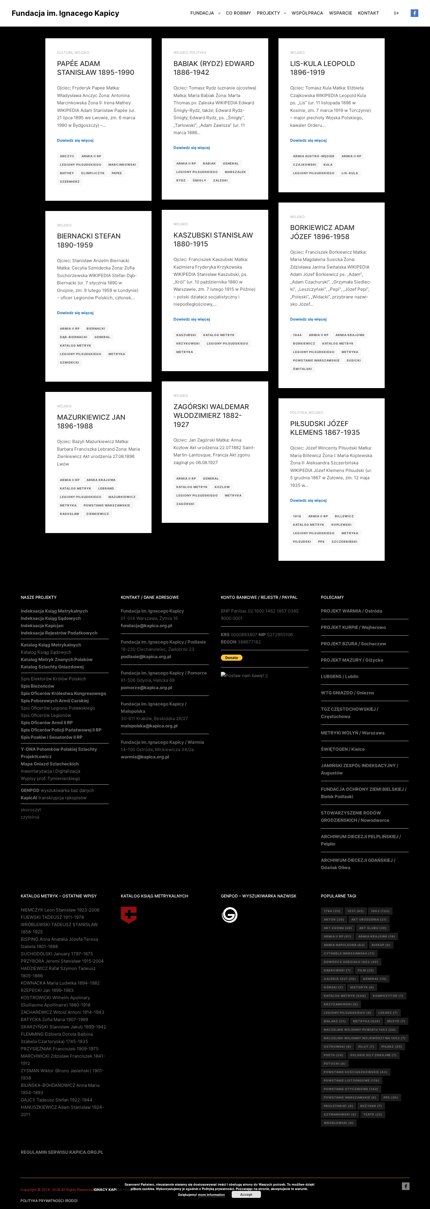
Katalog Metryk (338, 343)
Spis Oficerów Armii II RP (47, 722)
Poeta (333, 1055)
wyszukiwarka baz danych (57, 790)
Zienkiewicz (97, 514)
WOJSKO (82, 53)
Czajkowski (305, 164)
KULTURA (65, 53)
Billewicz (344, 516)
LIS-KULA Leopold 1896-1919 (322, 68)
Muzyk (396, 1021)
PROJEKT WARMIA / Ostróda (351, 611)
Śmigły (199, 180)
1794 (332, 911)
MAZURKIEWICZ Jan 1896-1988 (91, 421)
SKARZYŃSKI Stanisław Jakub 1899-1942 (63, 1027)
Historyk (362, 987)
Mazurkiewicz (122, 497)
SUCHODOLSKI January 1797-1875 (57, 954)
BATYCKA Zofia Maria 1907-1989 (54, 1019)
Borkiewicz (304, 343)
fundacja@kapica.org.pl (146, 625)
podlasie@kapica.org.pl (146, 656)
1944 (297, 335)
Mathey (67, 173)
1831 (356, 911)
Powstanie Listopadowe (351, 1080)
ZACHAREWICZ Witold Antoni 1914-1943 (62, 1012)
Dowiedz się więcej (75, 140)
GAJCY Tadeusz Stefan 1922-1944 (56, 1100)
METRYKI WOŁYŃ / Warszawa (353, 733)
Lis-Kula (350, 173)
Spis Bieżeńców (37, 686)
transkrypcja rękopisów (54, 797)
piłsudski (302, 541)
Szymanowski (340, 1114)
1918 (297, 516)
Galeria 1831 (340, 978)
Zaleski (220, 180)
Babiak (209, 163)
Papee (117, 173)
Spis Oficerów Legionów (46, 715)
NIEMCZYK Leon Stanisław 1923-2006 (60, 910)
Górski (333, 987)
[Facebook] (414, 13)
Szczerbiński (344, 541)
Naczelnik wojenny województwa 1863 (365, 1038)
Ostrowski (337, 1046)
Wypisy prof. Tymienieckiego (50, 778)
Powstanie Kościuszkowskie (356, 1072)
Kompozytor (388, 995)
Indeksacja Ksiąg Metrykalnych (54, 611)
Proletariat (338, 1106)
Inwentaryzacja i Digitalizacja (50, 771)
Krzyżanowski (341, 1004)
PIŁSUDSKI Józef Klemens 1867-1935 (325, 428)
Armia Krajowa (350, 335)
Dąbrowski (337, 970)
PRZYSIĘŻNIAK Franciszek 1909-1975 (60, 1048)
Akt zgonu (338, 928)
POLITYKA (198, 53)
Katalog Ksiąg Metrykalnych (51, 645)
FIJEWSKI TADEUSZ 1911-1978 (52, 917)
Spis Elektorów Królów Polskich (53, 679)
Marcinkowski (122, 164)
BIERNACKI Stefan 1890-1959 (89, 240)
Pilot (366, 1046)
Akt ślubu (373, 928)
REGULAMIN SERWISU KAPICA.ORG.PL (62, 1152)
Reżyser (371, 1106)
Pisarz (391, 1046)
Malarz (335, 1021)
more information (211, 1194)
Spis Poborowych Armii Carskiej (55, 700)
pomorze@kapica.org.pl (146, 687)
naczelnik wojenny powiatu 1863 (360, 1029)
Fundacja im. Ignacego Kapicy (41, 13)
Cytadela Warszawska (349, 953)
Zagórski (185, 504)
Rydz (181, 180)
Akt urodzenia (369, 919)
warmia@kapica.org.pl (145, 757)
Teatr (372, 1114)
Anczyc (67, 156)
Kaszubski (186, 335)
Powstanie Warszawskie (316, 360)
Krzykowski (188, 343)
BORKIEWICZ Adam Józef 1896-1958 (322, 232)
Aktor (334, 919)
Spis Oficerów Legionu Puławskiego (58, 708)
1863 (380, 911)
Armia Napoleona (344, 945)
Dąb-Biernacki (73, 337)
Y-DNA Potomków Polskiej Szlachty (59, 749)
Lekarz (388, 1012)
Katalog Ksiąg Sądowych (46, 652)
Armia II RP (91, 156)
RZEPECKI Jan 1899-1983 (47, 990)
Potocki (335, 1063)
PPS (321, 541)
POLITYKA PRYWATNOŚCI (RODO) (49, 1200)
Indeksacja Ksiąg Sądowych (51, 618)
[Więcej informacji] (396, 13)
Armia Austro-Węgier (314, 156)
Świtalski (302, 369)
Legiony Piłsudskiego (81, 164)
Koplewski (341, 524)
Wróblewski (339, 1123)
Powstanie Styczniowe (351, 1089)
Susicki (354, 360)
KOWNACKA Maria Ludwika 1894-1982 (60, 983)
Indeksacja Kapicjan (42, 625)
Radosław (69, 514)
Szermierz (70, 181)
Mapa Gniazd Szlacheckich (50, 764)
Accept (246, 1194)
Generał (231, 163)
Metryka (350, 352)
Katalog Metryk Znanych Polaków (57, 659)
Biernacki (96, 328)
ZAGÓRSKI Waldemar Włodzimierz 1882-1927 (211, 415)
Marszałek (235, 172)
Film (366, 970)
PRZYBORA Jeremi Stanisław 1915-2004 (62, 961)
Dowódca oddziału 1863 (351, 962)
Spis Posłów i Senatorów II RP (51, 737)
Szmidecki (69, 362)
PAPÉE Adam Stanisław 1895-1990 (95, 68)
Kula (328, 164)
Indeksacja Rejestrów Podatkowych (59, 633)
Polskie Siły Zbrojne (373, 1055)
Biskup (381, 945)
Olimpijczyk (93, 173)
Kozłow (222, 487)
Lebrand (106, 488)
